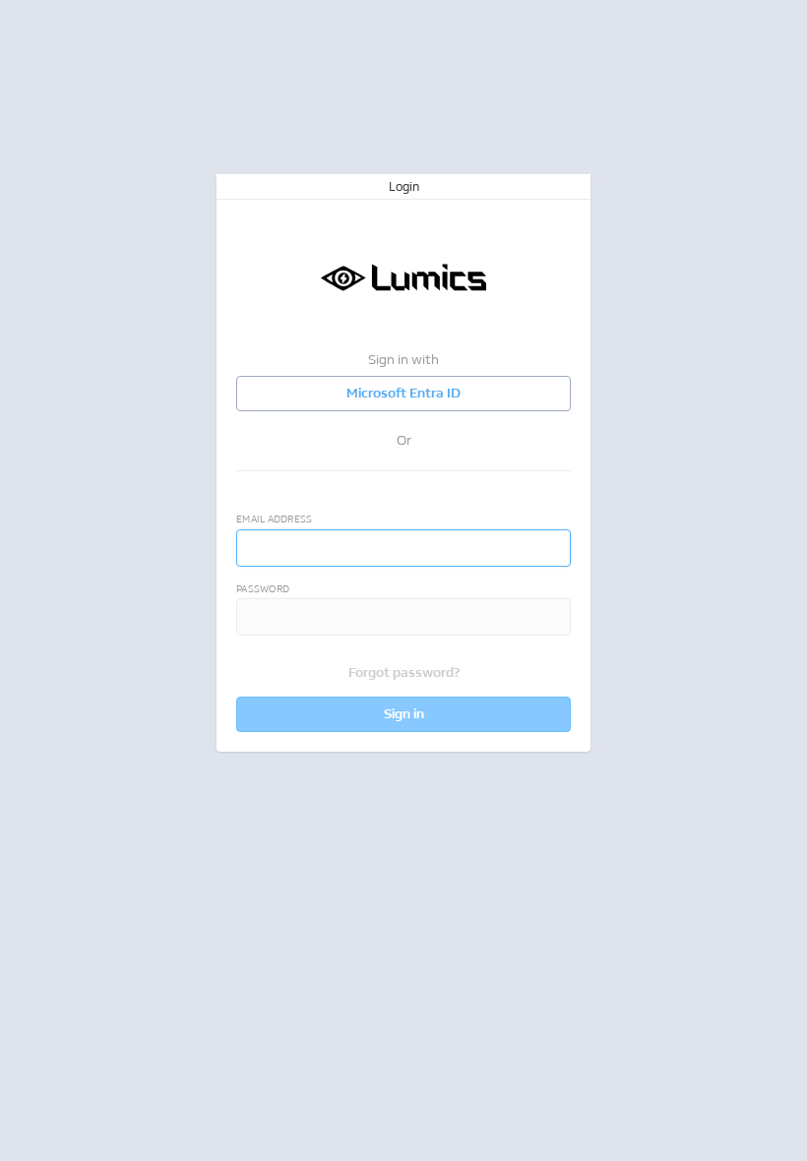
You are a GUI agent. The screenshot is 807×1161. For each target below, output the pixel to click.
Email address (274, 519)
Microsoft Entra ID (403, 393)
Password (262, 589)
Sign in (404, 713)
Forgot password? (404, 672)
